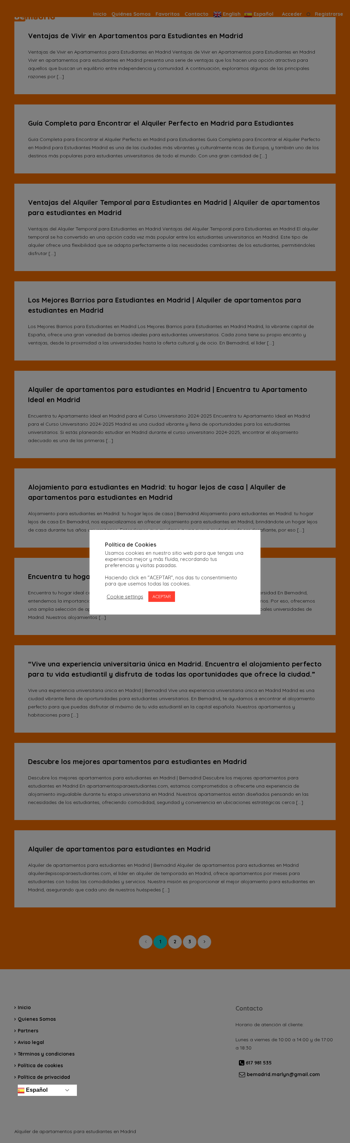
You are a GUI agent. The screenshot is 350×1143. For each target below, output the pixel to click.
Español (36, 1090)
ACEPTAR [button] (161, 596)
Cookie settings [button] (125, 597)
